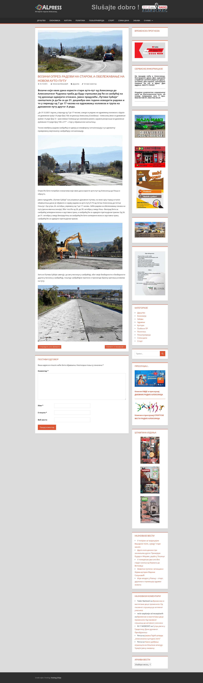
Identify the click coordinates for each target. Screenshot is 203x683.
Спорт (111, 20)
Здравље (141, 322)
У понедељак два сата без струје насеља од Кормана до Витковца (147, 562)
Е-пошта (42, 412)
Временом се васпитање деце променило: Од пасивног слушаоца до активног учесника (149, 619)
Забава (136, 20)
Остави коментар (90, 84)
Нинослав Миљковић (60, 84)
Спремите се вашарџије (115, 347)
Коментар (43, 371)
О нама (147, 20)
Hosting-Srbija (56, 678)
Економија (55, 20)
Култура (68, 20)
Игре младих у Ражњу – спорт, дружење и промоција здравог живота (149, 581)
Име (40, 405)
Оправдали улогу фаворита (50, 347)
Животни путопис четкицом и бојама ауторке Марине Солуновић (149, 572)
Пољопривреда (96, 20)
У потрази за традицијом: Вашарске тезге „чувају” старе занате (148, 543)
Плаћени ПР (142, 328)
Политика (80, 20)
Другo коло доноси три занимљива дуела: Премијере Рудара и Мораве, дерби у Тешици (150, 553)
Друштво (41, 20)
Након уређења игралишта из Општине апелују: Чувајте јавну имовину (149, 645)
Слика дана (123, 20)
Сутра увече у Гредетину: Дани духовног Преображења (150, 629)
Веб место (42, 420)
